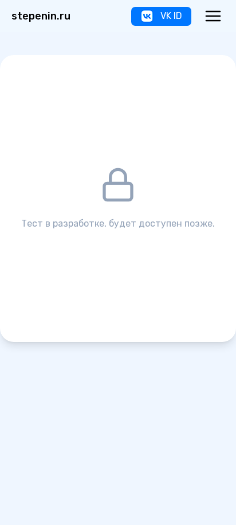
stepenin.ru (40, 16)
